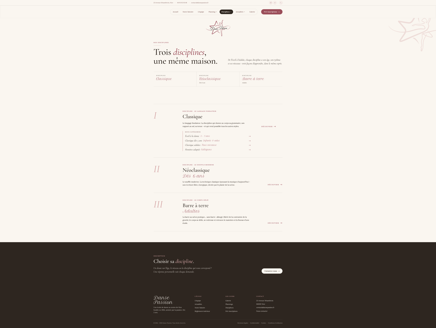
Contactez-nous (272, 271)
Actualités (239, 12)
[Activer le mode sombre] (280, 2)
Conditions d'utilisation (275, 323)
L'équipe (201, 12)
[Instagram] (270, 2)
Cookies (263, 323)
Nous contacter (262, 311)
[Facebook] (274, 2)
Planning (212, 12)
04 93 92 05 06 (182, 3)
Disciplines (225, 12)
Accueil (175, 12)
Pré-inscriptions (272, 12)
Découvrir (268, 126)
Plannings (229, 304)
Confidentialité (254, 323)
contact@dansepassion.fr (199, 3)
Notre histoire (188, 12)
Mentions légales (242, 323)
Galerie (252, 12)
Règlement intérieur (202, 311)
